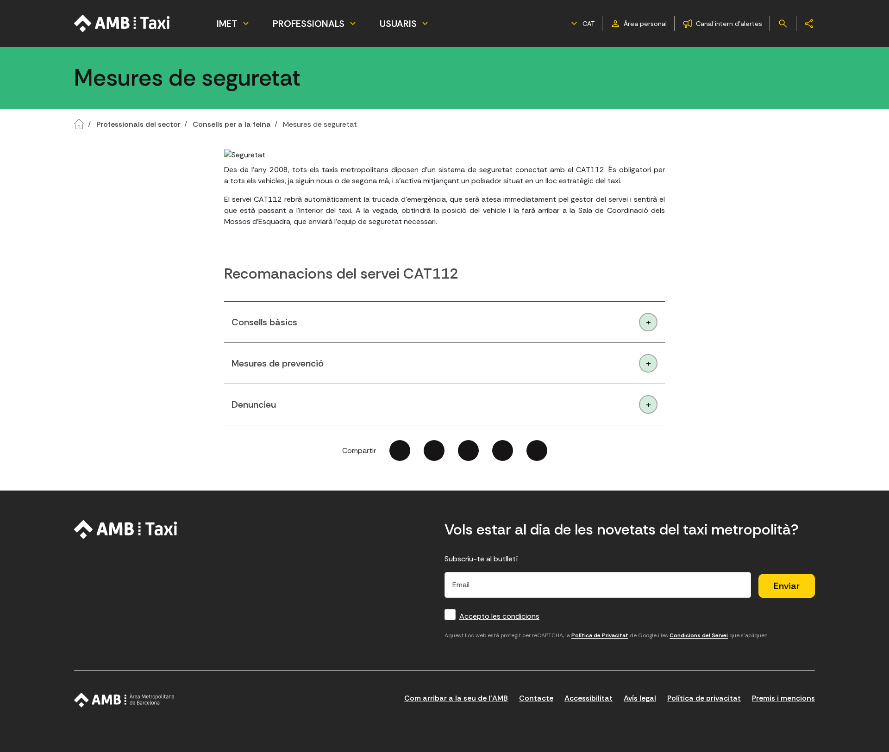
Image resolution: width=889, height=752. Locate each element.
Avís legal (640, 698)
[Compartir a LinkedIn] (468, 450)
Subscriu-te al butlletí (481, 559)
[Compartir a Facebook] (399, 450)
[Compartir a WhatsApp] (536, 450)
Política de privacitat (704, 698)
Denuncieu (254, 404)
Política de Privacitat (599, 635)
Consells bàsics (264, 322)
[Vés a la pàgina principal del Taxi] (125, 529)
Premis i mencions (783, 698)
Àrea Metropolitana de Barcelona (124, 700)
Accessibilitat (588, 698)
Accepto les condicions (499, 616)
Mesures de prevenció (278, 363)
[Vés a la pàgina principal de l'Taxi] (122, 23)
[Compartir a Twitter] (434, 450)
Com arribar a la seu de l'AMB (456, 698)
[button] (582, 23)
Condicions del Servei (699, 635)
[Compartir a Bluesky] (502, 450)
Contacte (536, 698)
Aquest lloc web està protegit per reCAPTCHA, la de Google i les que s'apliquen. (606, 635)
